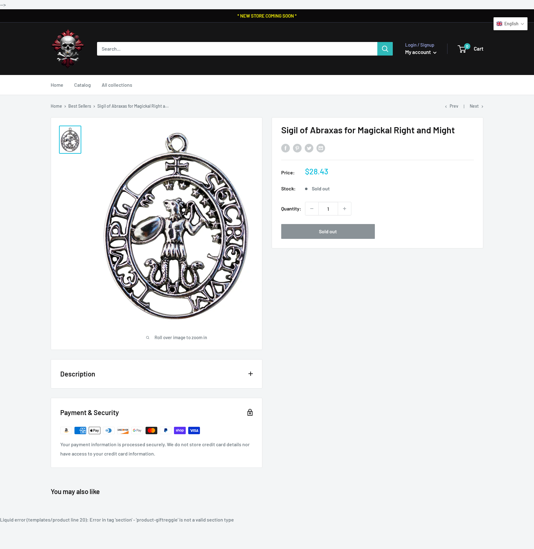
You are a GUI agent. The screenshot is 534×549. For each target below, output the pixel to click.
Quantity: (291, 208)
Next (474, 106)
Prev (454, 106)
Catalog (82, 85)
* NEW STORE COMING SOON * (267, 16)
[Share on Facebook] (285, 148)
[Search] (385, 49)
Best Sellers (79, 106)
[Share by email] (320, 148)
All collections (117, 85)
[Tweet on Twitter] (309, 148)
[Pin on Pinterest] (297, 148)
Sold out (328, 231)
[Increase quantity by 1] (344, 208)
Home (57, 85)
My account (418, 52)
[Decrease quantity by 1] (311, 208)
